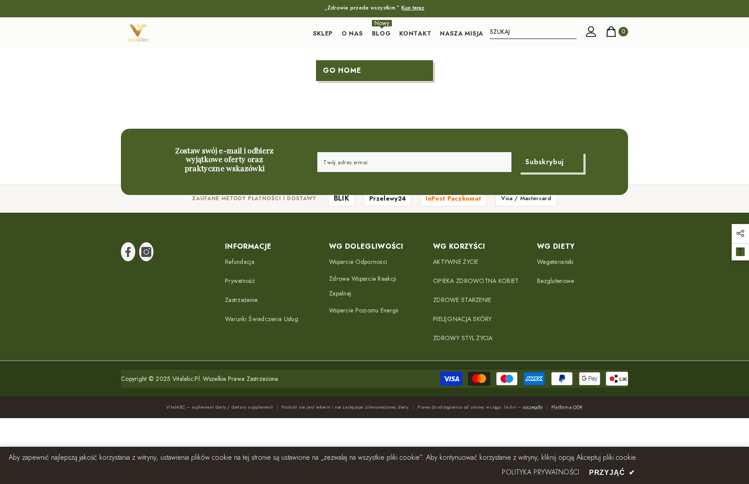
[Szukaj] (533, 31)
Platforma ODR (567, 406)
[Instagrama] (146, 251)
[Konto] (591, 31)
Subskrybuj (544, 162)
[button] (740, 233)
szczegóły (533, 406)
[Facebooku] (128, 251)
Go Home (342, 70)
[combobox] (533, 32)
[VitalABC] (138, 33)
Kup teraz (412, 8)
